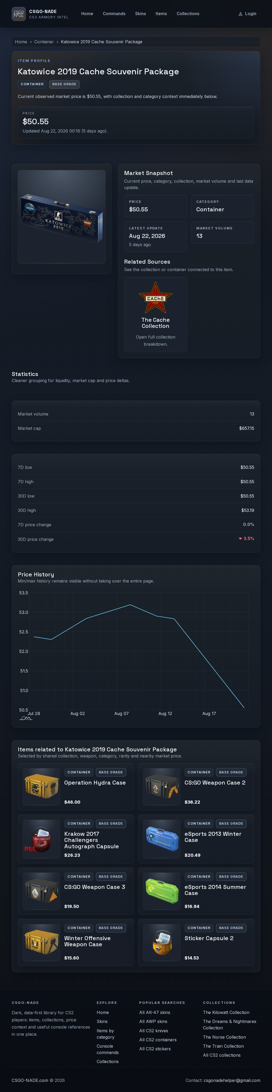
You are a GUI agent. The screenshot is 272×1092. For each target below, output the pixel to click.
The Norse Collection (224, 1037)
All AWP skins (153, 1021)
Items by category (105, 1034)
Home (87, 13)
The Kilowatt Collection (226, 1012)
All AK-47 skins (154, 1012)
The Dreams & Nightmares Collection (229, 1024)
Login (250, 13)
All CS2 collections (222, 1055)
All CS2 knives (153, 1030)
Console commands (108, 1049)
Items (161, 13)
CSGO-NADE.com (30, 1080)
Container (44, 41)
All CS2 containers (158, 1039)
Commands (114, 13)
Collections (188, 13)
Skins (140, 13)
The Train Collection (223, 1046)
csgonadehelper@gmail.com (232, 1080)
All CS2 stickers (155, 1048)
